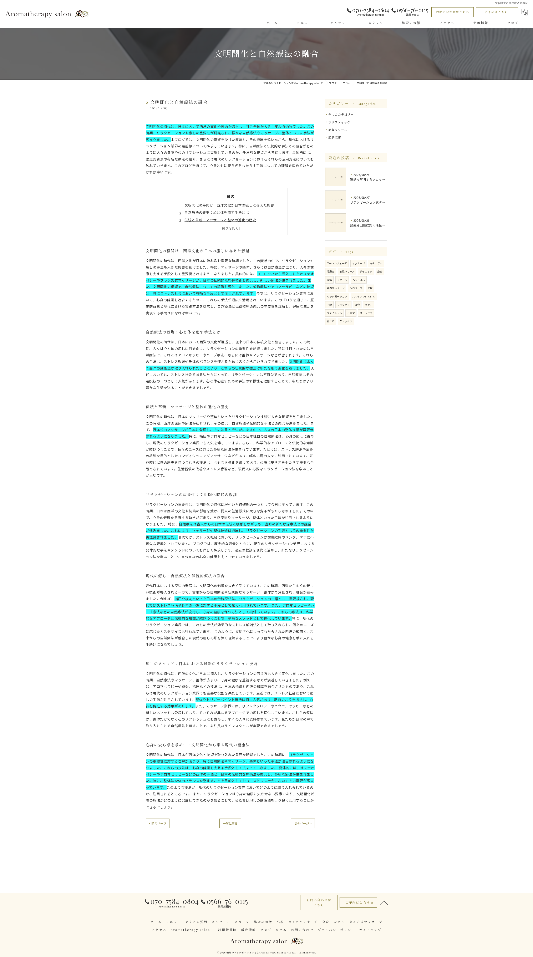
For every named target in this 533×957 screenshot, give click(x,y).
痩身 (379, 271)
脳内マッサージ (336, 288)
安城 (369, 288)
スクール (342, 279)
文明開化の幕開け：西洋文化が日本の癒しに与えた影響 (229, 205)
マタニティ (376, 263)
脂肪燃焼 (334, 137)
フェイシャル (334, 313)
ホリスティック (339, 122)
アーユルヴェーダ (337, 263)
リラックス (343, 304)
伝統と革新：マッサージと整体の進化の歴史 (220, 219)
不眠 (329, 304)
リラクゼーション (337, 296)
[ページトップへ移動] (384, 902)
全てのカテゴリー (341, 114)
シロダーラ (356, 288)
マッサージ (358, 263)
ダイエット (366, 271)
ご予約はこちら (496, 12)
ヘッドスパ (358, 279)
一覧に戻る (230, 823)
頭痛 (329, 279)
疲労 (357, 304)
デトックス (346, 321)
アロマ (351, 313)
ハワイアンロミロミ (363, 296)
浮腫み (331, 271)
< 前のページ (157, 823)
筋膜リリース (337, 129)
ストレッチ (366, 313)
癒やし (368, 304)
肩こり (331, 321)
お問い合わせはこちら (452, 12)
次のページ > (302, 823)
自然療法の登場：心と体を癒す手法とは (216, 212)
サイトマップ (370, 930)
